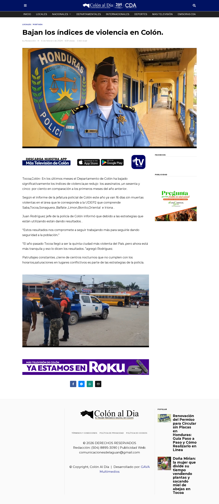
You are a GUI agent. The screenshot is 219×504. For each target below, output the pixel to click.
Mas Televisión (162, 14)
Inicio (27, 14)
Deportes (140, 14)
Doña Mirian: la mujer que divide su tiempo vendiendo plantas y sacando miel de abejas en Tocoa (184, 475)
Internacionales (117, 14)
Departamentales (88, 14)
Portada (38, 24)
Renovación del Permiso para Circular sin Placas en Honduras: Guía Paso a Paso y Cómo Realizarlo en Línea (185, 433)
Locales (41, 14)
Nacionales (60, 14)
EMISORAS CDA (187, 14)
